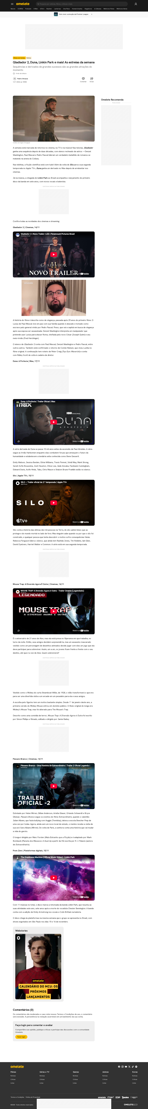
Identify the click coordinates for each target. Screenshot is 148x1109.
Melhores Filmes (109, 9)
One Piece (66, 9)
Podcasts (28, 9)
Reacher (49, 9)
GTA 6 (42, 9)
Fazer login (21, 1037)
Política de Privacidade (33, 1097)
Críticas (13, 1079)
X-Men (36, 9)
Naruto (13, 9)
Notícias (13, 1076)
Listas (12, 1083)
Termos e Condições (17, 1097)
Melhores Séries (122, 9)
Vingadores (88, 9)
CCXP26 (20, 9)
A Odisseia (97, 9)
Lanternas (57, 9)
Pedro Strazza (22, 79)
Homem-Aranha (77, 9)
